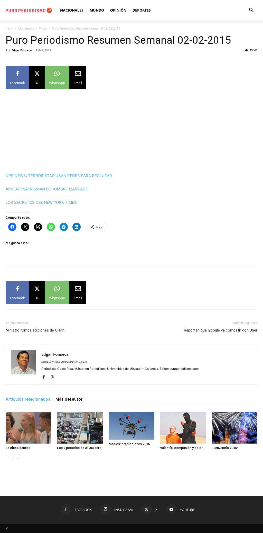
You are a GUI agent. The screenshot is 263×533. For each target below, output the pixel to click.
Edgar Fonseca (22, 50)
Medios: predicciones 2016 (129, 444)
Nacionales (71, 10)
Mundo (97, 10)
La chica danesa (18, 448)
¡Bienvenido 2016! (225, 448)
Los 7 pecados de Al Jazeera (79, 448)
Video (43, 28)
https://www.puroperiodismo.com (64, 361)
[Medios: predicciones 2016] (131, 426)
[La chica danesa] (28, 428)
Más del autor (68, 399)
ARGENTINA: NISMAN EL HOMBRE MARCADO (47, 189)
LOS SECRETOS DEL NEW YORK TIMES (41, 202)
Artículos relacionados (28, 399)
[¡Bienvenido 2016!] (234, 428)
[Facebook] (45, 377)
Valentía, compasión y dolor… (182, 448)
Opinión (118, 10)
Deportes (142, 10)
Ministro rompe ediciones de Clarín (35, 330)
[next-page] (17, 458)
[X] (55, 377)
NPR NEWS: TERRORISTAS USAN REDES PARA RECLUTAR (59, 175)
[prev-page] (9, 458)
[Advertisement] (131, 134)
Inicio (9, 28)
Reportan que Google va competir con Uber (220, 330)
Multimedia (26, 28)
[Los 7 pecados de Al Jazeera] (80, 428)
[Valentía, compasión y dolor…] (183, 428)
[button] (251, 10)
